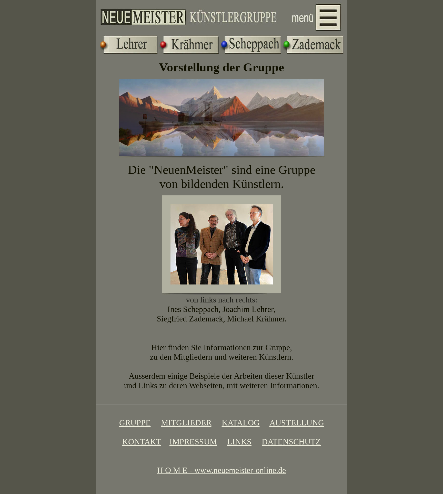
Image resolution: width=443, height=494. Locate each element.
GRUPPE (135, 422)
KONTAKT (141, 441)
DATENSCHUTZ (291, 441)
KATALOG (241, 422)
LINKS (239, 441)
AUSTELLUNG (296, 422)
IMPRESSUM (193, 441)
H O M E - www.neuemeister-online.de (221, 470)
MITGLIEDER (186, 422)
